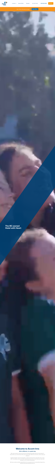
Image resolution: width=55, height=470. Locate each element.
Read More (35, 9)
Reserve (50, 3)
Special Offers (21, 3)
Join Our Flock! (35, 3)
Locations (14, 3)
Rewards (27, 3)
